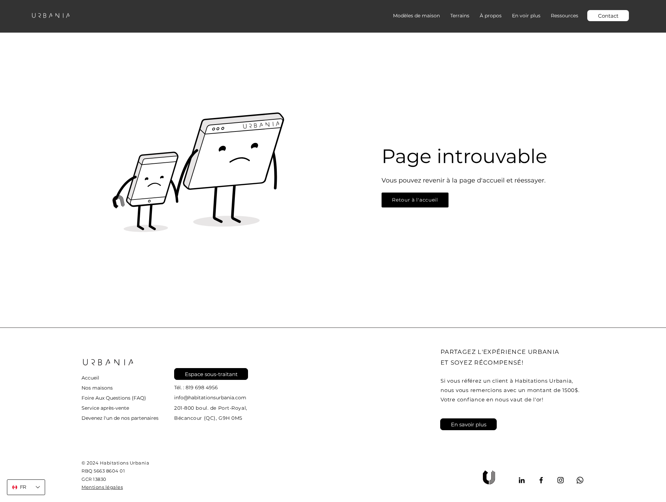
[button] (526, 15)
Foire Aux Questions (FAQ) (114, 398)
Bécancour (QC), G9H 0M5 (208, 418)
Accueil (90, 378)
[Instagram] (560, 480)
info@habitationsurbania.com (210, 397)
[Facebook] (541, 480)
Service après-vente (105, 408)
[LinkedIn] (522, 480)
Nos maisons (97, 388)
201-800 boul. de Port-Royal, (210, 408)
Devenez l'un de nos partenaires (120, 418)
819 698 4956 (202, 387)
